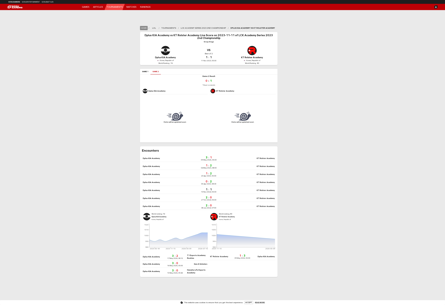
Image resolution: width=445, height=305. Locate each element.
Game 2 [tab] (156, 72)
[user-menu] (436, 7)
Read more (260, 302)
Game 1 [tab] (145, 72)
